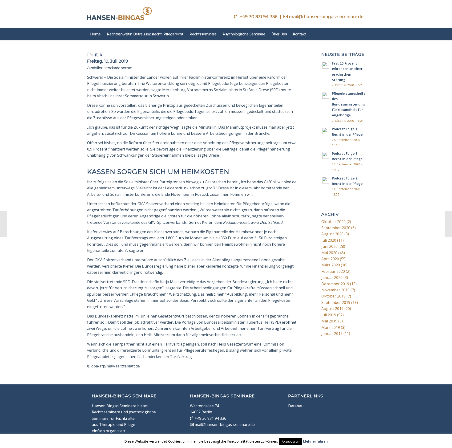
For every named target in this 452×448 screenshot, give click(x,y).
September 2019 (335, 302)
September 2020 (335, 227)
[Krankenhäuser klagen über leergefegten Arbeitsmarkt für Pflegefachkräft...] (448, 224)
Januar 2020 (332, 277)
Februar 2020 (333, 271)
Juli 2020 (328, 240)
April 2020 (330, 258)
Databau (295, 405)
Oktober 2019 (333, 296)
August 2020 (332, 233)
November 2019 (335, 290)
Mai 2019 (329, 321)
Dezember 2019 (335, 283)
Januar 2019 (332, 333)
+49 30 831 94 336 (259, 16)
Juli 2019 (328, 315)
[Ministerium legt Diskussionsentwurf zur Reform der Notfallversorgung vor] (3, 224)
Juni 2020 (329, 246)
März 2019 (330, 327)
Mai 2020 (329, 252)
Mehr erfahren (315, 441)
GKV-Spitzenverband (113, 259)
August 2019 (332, 308)
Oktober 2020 (333, 221)
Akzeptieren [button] (290, 441)
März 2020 (330, 265)
